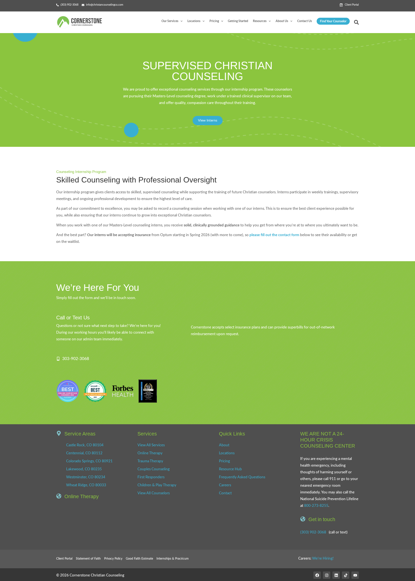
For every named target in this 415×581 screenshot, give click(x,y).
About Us (282, 21)
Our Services (169, 21)
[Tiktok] (345, 575)
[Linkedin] (336, 575)
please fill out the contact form (274, 235)
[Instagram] (326, 575)
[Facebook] (317, 575)
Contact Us (304, 21)
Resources (260, 21)
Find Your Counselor (333, 21)
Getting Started (238, 21)
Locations (193, 21)
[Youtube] (355, 575)
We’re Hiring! (323, 558)
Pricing (214, 21)
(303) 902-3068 (313, 532)
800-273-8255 (316, 505)
